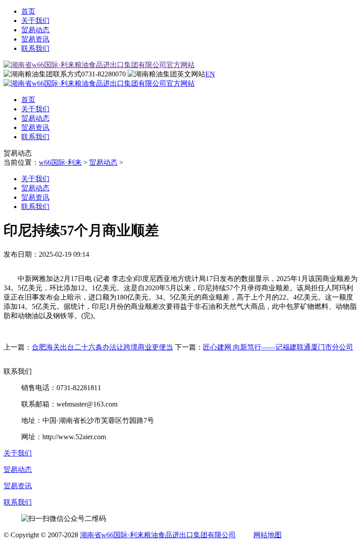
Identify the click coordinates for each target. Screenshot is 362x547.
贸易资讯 (35, 39)
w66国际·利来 (60, 162)
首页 (28, 11)
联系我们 (35, 48)
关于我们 (35, 20)
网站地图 (267, 535)
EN (210, 74)
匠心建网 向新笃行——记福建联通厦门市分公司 (278, 347)
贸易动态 (35, 30)
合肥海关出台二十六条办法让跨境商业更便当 (102, 347)
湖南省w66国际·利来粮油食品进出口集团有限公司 (158, 535)
